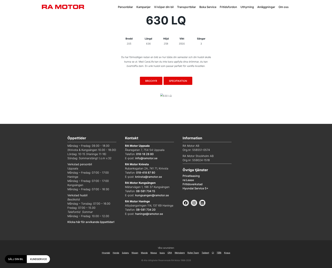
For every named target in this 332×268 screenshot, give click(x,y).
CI (213, 252)
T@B (219, 252)
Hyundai (106, 252)
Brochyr (151, 80)
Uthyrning (247, 7)
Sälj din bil (15, 259)
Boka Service (207, 7)
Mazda (144, 252)
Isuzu (162, 252)
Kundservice (38, 259)
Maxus (153, 252)
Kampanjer (143, 7)
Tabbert (205, 252)
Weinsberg (180, 252)
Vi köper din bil (164, 7)
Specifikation (178, 80)
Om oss (284, 7)
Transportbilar (186, 7)
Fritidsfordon (228, 7)
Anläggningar (266, 7)
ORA (170, 252)
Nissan (135, 252)
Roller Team (193, 252)
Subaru (125, 252)
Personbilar (125, 7)
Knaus (227, 252)
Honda (116, 252)
